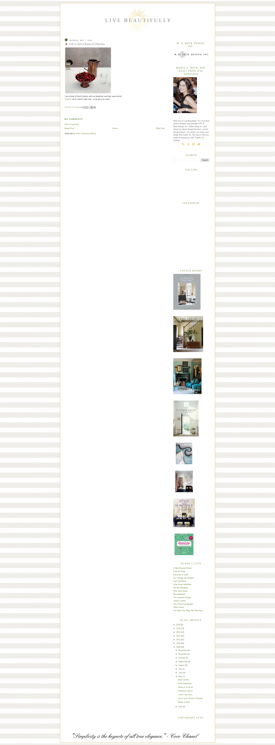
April (180, 707)
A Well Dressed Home (182, 568)
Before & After (184, 702)
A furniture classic (185, 691)
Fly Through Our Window (183, 578)
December (182, 650)
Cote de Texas (179, 571)
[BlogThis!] (86, 107)
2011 (178, 640)
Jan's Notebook (179, 581)
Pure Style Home (180, 591)
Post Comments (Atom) (86, 133)
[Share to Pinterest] (94, 107)
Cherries (68, 99)
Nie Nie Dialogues (180, 588)
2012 (178, 636)
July (180, 669)
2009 (178, 647)
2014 (178, 628)
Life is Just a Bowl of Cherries (190, 698)
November (182, 654)
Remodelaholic (179, 594)
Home (115, 128)
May (180, 676)
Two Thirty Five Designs (183, 604)
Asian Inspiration (185, 683)
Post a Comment (72, 124)
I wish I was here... (186, 695)
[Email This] (83, 107)
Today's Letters (179, 601)
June (180, 673)
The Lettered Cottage (182, 597)
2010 (178, 643)
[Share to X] (89, 107)
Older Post (160, 128)
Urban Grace (178, 607)
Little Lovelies (183, 680)
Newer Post (69, 128)
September (183, 661)
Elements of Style (180, 575)
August (181, 665)
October (182, 658)
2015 (178, 625)
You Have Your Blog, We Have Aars (188, 610)
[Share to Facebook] (91, 107)
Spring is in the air (185, 687)
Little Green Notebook (182, 584)
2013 (178, 632)
